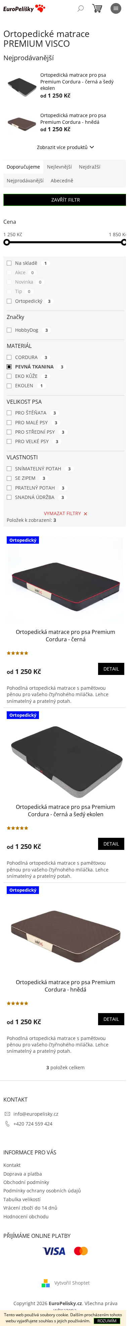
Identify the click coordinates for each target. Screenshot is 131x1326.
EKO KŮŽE (31, 376)
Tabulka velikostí (22, 1199)
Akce (24, 272)
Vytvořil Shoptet (72, 1283)
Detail (111, 669)
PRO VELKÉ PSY (36, 441)
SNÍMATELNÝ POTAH (43, 468)
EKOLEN (29, 385)
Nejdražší (89, 167)
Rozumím (107, 1321)
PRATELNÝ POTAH (39, 488)
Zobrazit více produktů (62, 147)
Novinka (28, 282)
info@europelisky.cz (35, 1114)
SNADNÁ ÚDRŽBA (39, 497)
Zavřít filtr (65, 199)
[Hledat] (80, 8)
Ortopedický (32, 301)
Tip (22, 291)
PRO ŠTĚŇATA (35, 412)
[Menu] (116, 8)
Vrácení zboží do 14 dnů (30, 1208)
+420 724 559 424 (32, 1123)
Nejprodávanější (25, 180)
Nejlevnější (59, 167)
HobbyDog (31, 330)
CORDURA (31, 357)
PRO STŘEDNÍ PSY (39, 432)
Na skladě (31, 263)
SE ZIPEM (30, 478)
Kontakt (11, 1165)
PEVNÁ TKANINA (39, 366)
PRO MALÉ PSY (36, 422)
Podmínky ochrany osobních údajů (42, 1190)
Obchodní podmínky (26, 1182)
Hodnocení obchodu (26, 1216)
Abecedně (62, 180)
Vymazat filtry (62, 513)
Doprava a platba (22, 1174)
